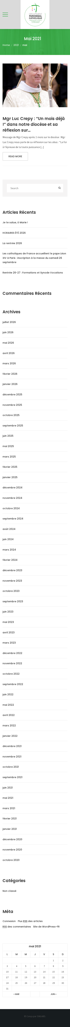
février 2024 (10, 560)
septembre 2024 (13, 518)
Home (6, 45)
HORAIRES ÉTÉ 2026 (14, 233)
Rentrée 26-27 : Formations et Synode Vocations (33, 272)
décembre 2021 (12, 746)
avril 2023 (9, 632)
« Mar (16, 994)
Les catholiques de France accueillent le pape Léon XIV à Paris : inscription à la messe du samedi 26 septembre (34, 258)
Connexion (9, 921)
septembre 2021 (12, 777)
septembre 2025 (13, 425)
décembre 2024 (12, 487)
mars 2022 (9, 725)
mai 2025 (8, 446)
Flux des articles (30, 921)
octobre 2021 (11, 767)
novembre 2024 (12, 498)
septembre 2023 (13, 601)
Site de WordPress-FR (46, 926)
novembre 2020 (12, 849)
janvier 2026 (10, 384)
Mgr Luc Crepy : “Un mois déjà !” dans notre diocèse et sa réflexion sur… (34, 124)
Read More (15, 156)
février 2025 (10, 467)
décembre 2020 (12, 839)
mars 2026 (9, 363)
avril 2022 (9, 715)
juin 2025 (8, 436)
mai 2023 (8, 622)
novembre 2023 (12, 580)
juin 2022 (8, 694)
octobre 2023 (11, 591)
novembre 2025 (12, 405)
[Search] (59, 188)
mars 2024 (9, 549)
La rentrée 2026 (12, 243)
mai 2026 (8, 342)
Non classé (9, 891)
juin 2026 (8, 332)
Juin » (53, 994)
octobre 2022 (11, 674)
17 (7, 977)
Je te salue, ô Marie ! (15, 222)
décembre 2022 (12, 653)
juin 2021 (8, 787)
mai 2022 (8, 705)
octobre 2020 (11, 860)
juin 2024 (8, 539)
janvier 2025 (10, 477)
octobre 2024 (11, 508)
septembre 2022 (13, 684)
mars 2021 (9, 808)
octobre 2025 (11, 415)
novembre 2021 (12, 756)
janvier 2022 (10, 736)
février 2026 (10, 374)
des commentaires (17, 926)
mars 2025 (9, 456)
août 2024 (9, 529)
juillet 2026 (9, 322)
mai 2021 (8, 798)
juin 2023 (8, 611)
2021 (16, 45)
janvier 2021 (10, 829)
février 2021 (10, 818)
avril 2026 (9, 353)
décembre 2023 (12, 570)
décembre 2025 (12, 394)
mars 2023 (9, 642)
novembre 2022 (12, 663)
